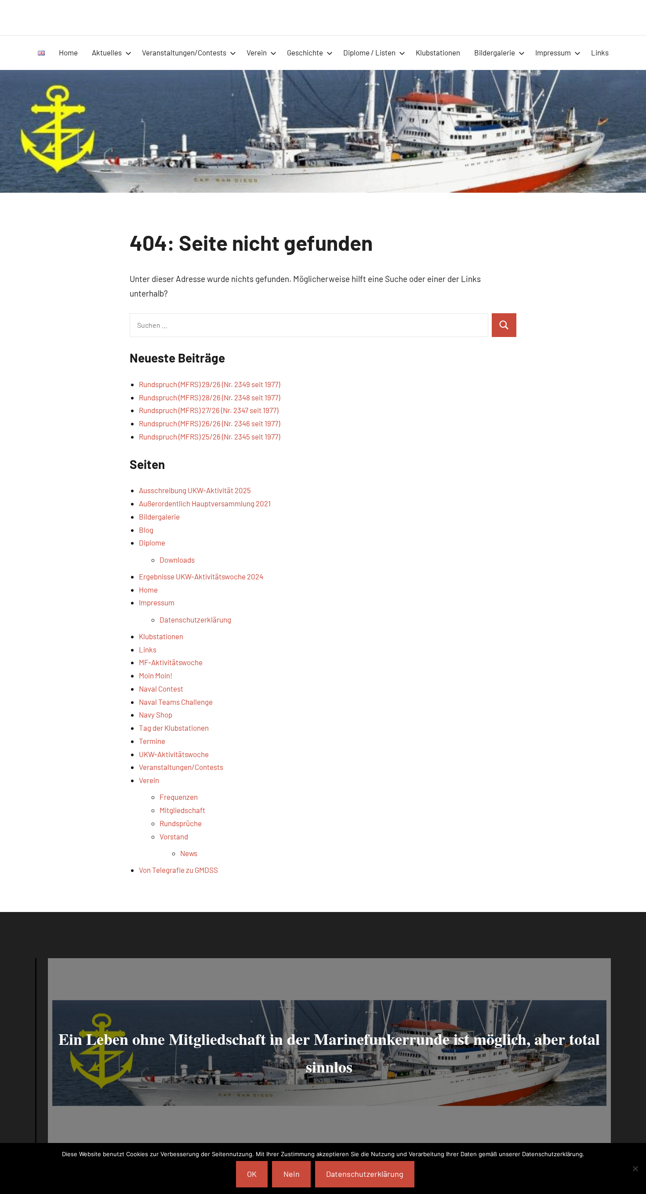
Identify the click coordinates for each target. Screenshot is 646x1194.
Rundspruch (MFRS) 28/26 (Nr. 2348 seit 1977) (209, 397)
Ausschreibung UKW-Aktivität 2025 (195, 490)
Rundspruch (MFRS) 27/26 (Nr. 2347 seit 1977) (208, 410)
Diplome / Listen (369, 52)
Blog (146, 529)
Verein (257, 52)
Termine (152, 740)
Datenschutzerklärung (195, 619)
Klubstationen (438, 52)
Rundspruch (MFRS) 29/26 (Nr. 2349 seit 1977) (209, 384)
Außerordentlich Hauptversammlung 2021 (205, 503)
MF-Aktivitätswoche (171, 662)
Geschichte (305, 52)
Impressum (553, 52)
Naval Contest (161, 688)
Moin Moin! (155, 675)
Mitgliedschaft (182, 810)
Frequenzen (179, 796)
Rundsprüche (181, 823)
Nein (291, 1174)
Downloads (177, 559)
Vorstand (174, 836)
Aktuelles (107, 52)
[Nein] (635, 1168)
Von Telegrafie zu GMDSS (178, 869)
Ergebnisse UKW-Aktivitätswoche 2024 (201, 576)
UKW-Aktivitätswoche (174, 754)
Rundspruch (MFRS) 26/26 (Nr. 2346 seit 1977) (209, 423)
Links (600, 52)
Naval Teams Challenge (176, 701)
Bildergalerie (494, 52)
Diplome (152, 542)
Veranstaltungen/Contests (184, 52)
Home (68, 52)
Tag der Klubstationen (174, 727)
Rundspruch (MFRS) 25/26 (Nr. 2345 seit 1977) (209, 436)
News (188, 853)
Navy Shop (155, 714)
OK (252, 1174)
